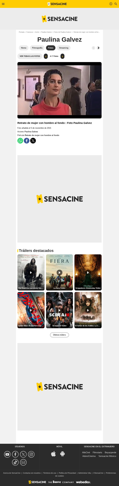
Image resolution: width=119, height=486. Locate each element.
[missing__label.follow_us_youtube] (7, 454)
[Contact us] (23, 462)
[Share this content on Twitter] (33, 140)
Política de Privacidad (67, 473)
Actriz (37, 32)
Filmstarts (97, 452)
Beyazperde (110, 452)
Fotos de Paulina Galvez (62, 32)
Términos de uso (49, 473)
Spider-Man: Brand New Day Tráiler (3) (31, 326)
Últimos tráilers (59, 335)
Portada (21, 32)
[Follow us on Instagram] (31, 454)
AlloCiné (86, 452)
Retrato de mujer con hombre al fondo (42, 135)
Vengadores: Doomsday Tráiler (88, 288)
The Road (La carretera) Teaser (31, 288)
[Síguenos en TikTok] (15, 462)
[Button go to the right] (98, 48)
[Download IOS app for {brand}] (55, 453)
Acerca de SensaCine (11, 473)
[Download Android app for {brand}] (64, 453)
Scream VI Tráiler (59, 326)
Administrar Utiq (84, 473)
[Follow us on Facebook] (15, 454)
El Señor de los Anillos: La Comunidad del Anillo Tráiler (88, 326)
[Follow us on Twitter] (23, 454)
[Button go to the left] (93, 48)
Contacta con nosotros (32, 473)
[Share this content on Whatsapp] (20, 140)
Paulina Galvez (46, 32)
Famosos (29, 32)
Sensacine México (107, 456)
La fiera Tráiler (59, 288)
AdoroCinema (88, 456)
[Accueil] (57, 4)
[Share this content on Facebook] (26, 140)
